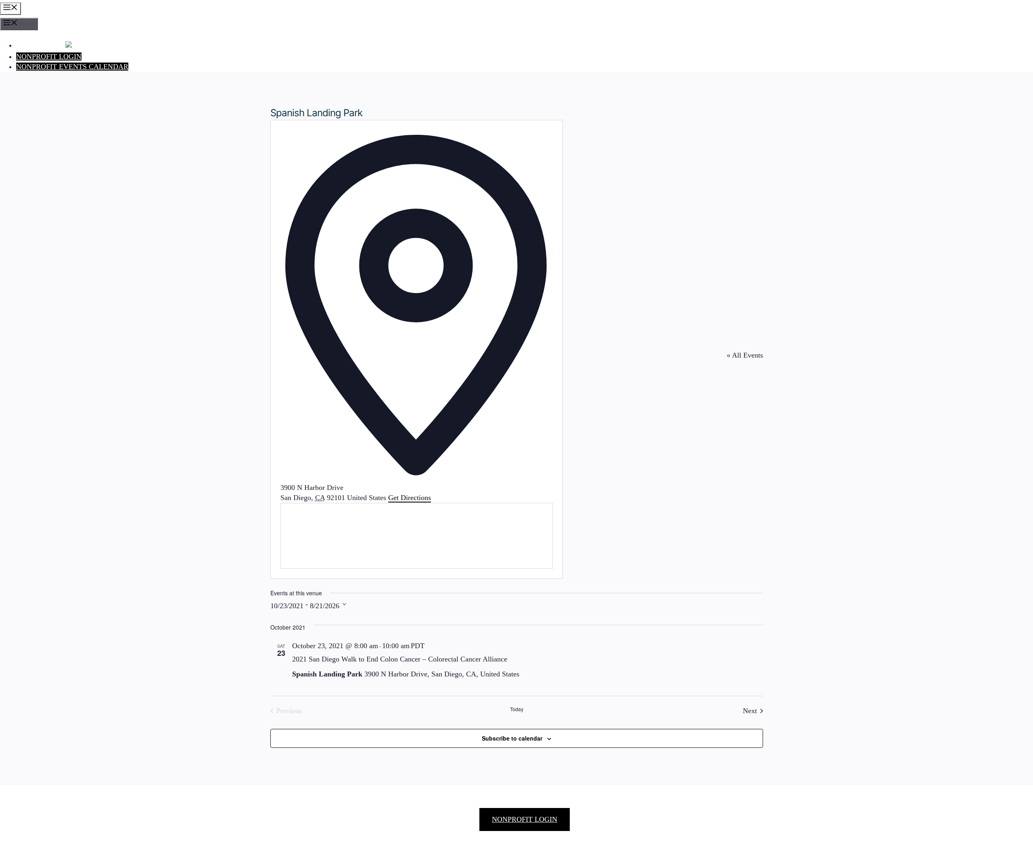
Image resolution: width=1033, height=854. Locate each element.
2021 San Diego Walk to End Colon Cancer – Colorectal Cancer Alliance (399, 659)
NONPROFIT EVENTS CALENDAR (72, 67)
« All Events (745, 355)
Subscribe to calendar (512, 738)
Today (516, 709)
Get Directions (409, 498)
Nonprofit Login (49, 56)
